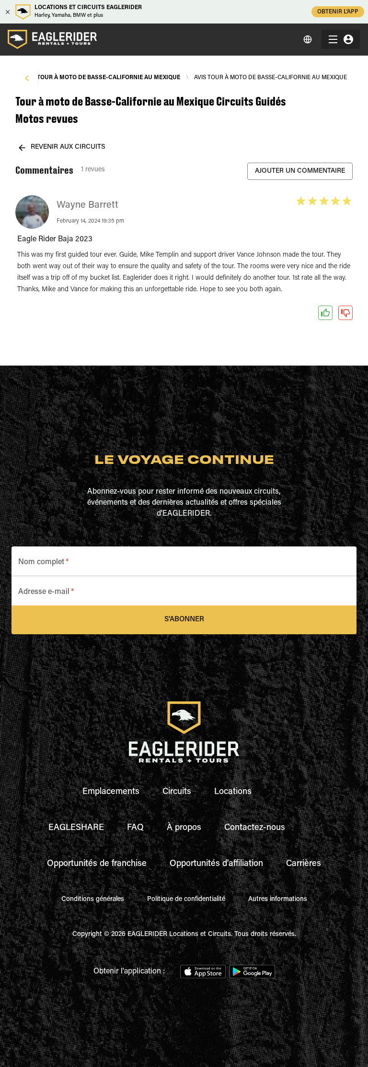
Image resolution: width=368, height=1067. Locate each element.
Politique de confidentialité (186, 899)
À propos (184, 828)
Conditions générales (92, 899)
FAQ (135, 828)
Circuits (176, 792)
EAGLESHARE (76, 828)
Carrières (303, 864)
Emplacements (110, 792)
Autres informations (277, 899)
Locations (233, 792)
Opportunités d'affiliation (216, 864)
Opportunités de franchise (97, 864)
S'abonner (184, 619)
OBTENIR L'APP (337, 12)
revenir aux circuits (68, 147)
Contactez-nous (254, 828)
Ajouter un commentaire (300, 171)
